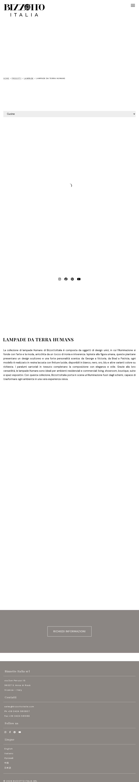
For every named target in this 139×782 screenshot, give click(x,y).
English (8, 748)
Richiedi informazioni (69, 631)
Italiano (8, 753)
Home (6, 78)
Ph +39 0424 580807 (17, 711)
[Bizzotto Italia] (24, 10)
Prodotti (16, 78)
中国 (6, 763)
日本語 (7, 767)
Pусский (8, 758)
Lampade (28, 78)
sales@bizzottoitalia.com (19, 706)
